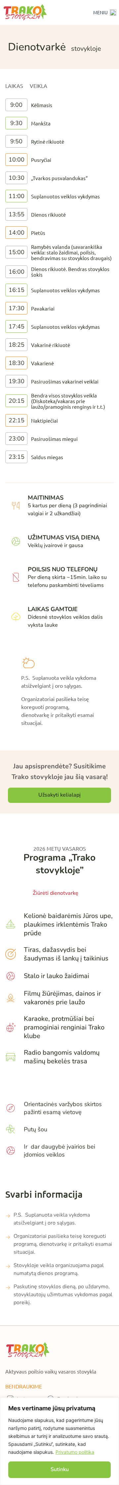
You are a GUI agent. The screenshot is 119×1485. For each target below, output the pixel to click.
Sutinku (60, 1469)
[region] (59, 1441)
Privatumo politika (75, 1452)
